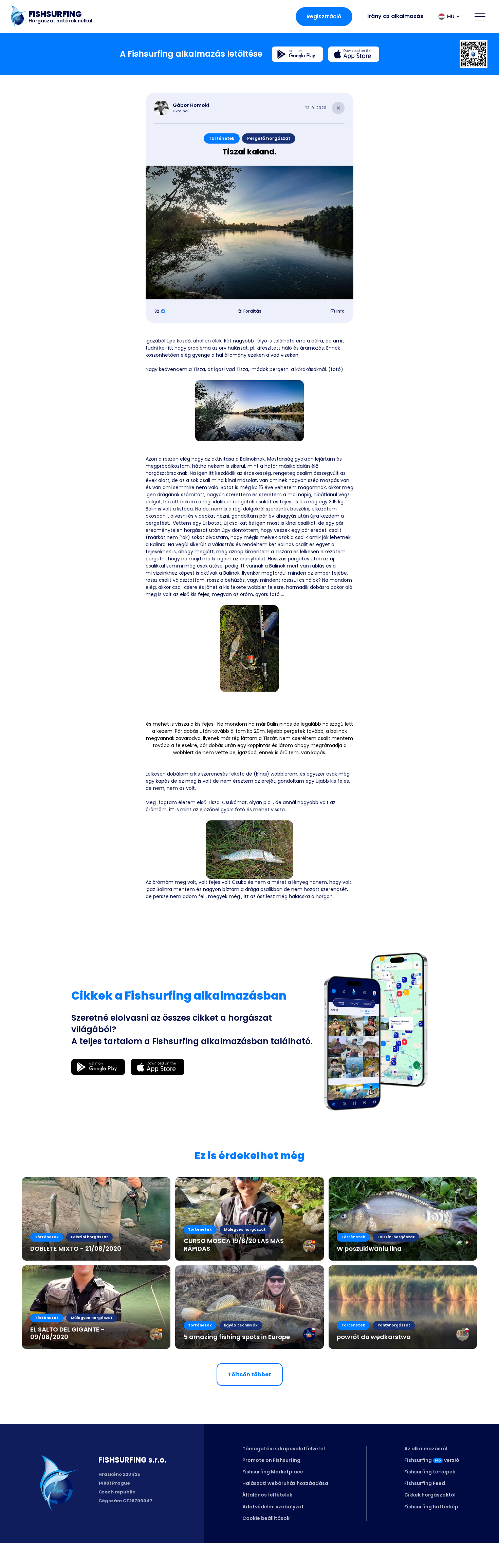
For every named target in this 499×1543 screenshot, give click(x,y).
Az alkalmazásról (425, 1449)
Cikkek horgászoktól (430, 1495)
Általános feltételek (267, 1495)
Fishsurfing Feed (424, 1483)
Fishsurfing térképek (429, 1472)
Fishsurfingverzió (431, 1460)
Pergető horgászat (268, 138)
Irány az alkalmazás (395, 16)
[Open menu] (480, 16)
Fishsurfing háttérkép (431, 1507)
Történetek (221, 138)
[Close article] (338, 108)
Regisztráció (324, 16)
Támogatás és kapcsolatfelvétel (283, 1449)
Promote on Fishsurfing (271, 1460)
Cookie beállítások (266, 1518)
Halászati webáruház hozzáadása (285, 1483)
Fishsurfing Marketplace (272, 1472)
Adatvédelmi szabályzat (273, 1507)
